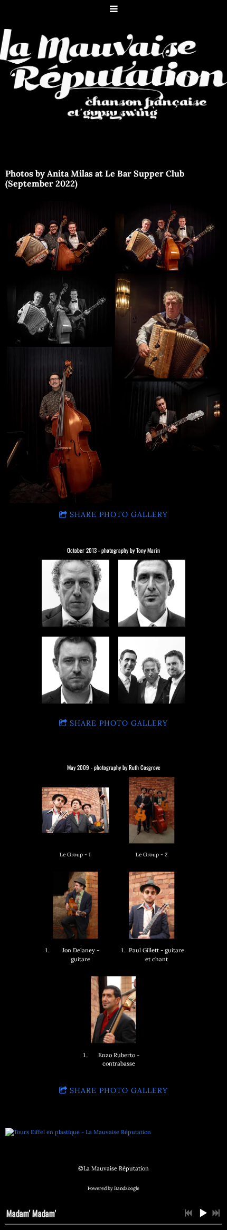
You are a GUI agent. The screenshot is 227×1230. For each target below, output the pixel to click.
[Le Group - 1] (75, 810)
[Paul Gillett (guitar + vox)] (75, 670)
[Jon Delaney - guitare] (75, 905)
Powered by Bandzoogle (113, 1188)
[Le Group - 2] (151, 810)
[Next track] (216, 1213)
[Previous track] (188, 1213)
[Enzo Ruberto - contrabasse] (113, 1009)
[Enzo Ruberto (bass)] (151, 593)
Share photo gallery (119, 514)
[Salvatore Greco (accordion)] (75, 593)
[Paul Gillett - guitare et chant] (151, 905)
